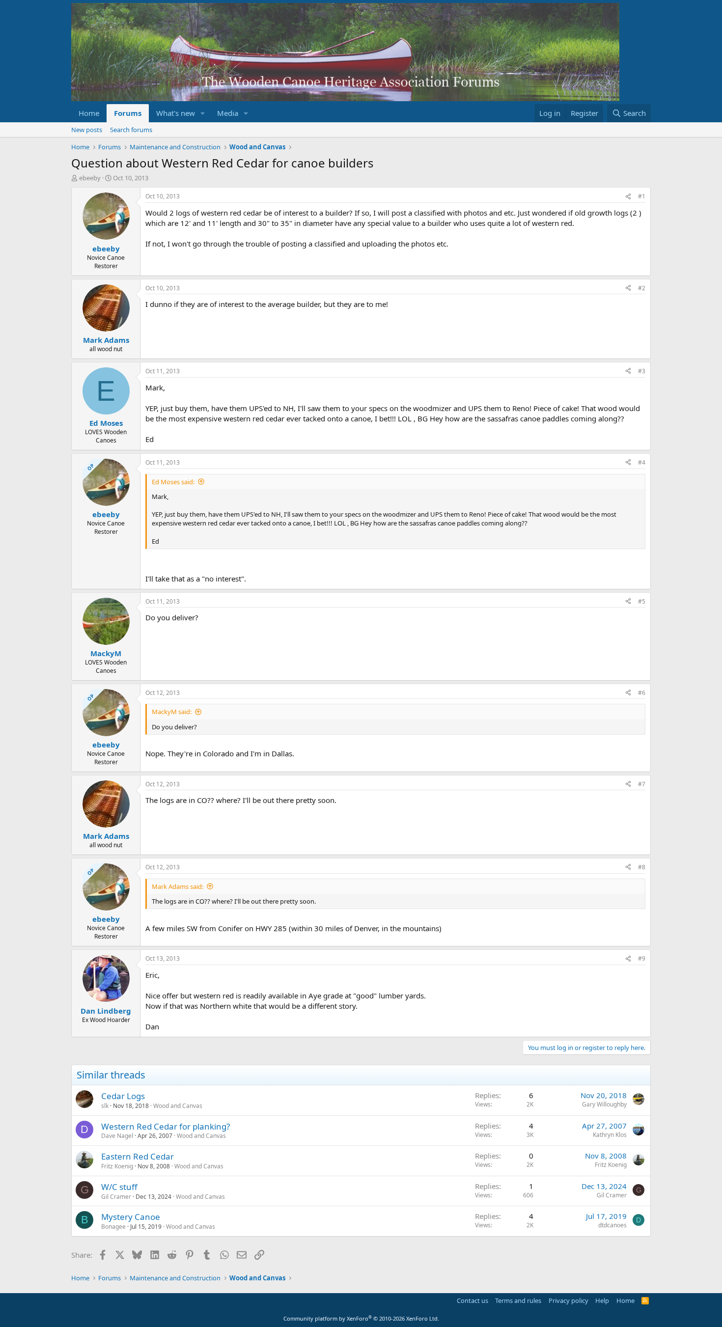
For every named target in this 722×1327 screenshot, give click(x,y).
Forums (127, 113)
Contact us (472, 1300)
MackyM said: (172, 711)
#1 (641, 196)
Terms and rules (518, 1300)
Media (227, 113)
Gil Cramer (116, 1196)
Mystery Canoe (130, 1216)
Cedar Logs (123, 1096)
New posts (86, 129)
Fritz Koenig (117, 1166)
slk (105, 1106)
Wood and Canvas (177, 1106)
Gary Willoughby (604, 1104)
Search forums (131, 129)
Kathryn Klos (610, 1135)
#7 (641, 784)
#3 (641, 371)
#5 (641, 601)
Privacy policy (568, 1300)
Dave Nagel (117, 1136)
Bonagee (113, 1226)
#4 (641, 462)
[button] (203, 113)
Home (89, 113)
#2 (641, 288)
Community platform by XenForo (361, 1318)
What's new (175, 113)
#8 (641, 867)
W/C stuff (119, 1186)
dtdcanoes (612, 1225)
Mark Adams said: (177, 886)
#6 (641, 693)
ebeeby (90, 177)
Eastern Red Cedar (137, 1156)
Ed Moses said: (173, 481)
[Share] (628, 196)
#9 (641, 958)
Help (602, 1300)
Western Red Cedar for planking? (165, 1126)
